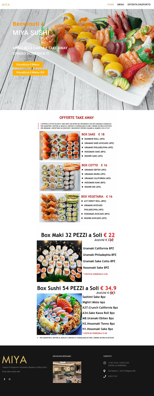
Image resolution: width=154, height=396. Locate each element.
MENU (120, 4)
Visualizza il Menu (27, 64)
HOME (110, 4)
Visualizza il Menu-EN (30, 72)
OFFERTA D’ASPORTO (139, 4)
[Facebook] (4, 379)
